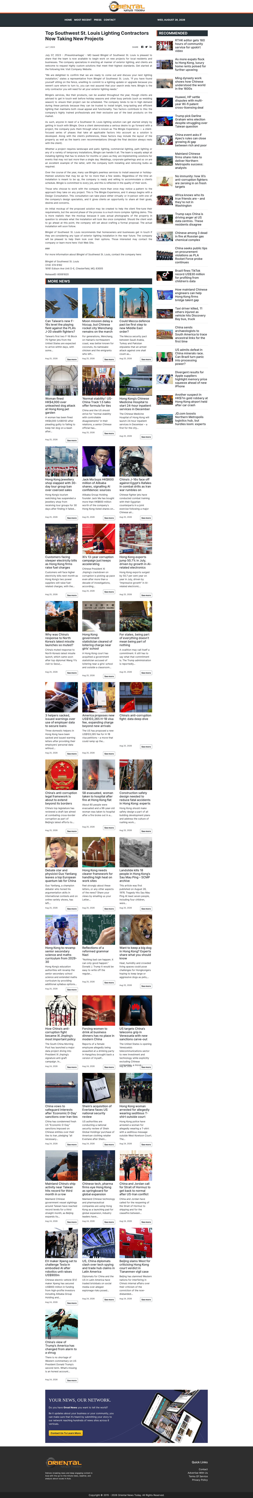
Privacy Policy (200, 1479)
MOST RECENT (83, 19)
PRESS (97, 19)
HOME (68, 19)
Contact (203, 1469)
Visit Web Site (85, 242)
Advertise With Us (198, 1472)
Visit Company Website (78, 69)
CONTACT (110, 19)
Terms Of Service (198, 1476)
